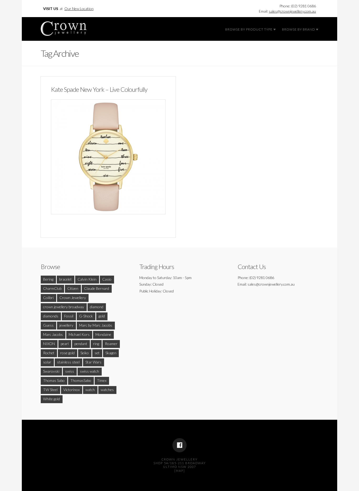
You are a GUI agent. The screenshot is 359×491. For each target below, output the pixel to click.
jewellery (66, 325)
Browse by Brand (299, 28)
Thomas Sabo (54, 380)
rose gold (67, 353)
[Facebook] (179, 445)
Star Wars (93, 362)
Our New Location (79, 8)
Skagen (110, 353)
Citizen (72, 288)
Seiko (84, 353)
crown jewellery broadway (63, 307)
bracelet (65, 279)
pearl (65, 343)
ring (96, 343)
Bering (48, 279)
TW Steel (50, 389)
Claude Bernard (96, 288)
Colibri (48, 297)
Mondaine (103, 334)
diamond (96, 307)
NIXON (49, 343)
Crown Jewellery (72, 297)
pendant (80, 343)
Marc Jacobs (53, 334)
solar (47, 362)
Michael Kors (79, 334)
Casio (106, 279)
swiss (69, 371)
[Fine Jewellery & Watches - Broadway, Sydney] (64, 27)
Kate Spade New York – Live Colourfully (99, 89)
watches (107, 389)
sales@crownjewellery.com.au (292, 11)
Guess (48, 325)
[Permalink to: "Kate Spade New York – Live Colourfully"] (108, 156)
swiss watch (89, 371)
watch (90, 389)
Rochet (48, 353)
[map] (179, 470)
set (97, 353)
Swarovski (51, 371)
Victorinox (71, 389)
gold (102, 316)
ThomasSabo (80, 380)
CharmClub (52, 288)
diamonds (50, 316)
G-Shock (86, 316)
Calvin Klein (87, 279)
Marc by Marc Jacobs (95, 325)
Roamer (111, 343)
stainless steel (68, 362)
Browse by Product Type (249, 28)
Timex (101, 380)
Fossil (68, 316)
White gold (51, 399)
